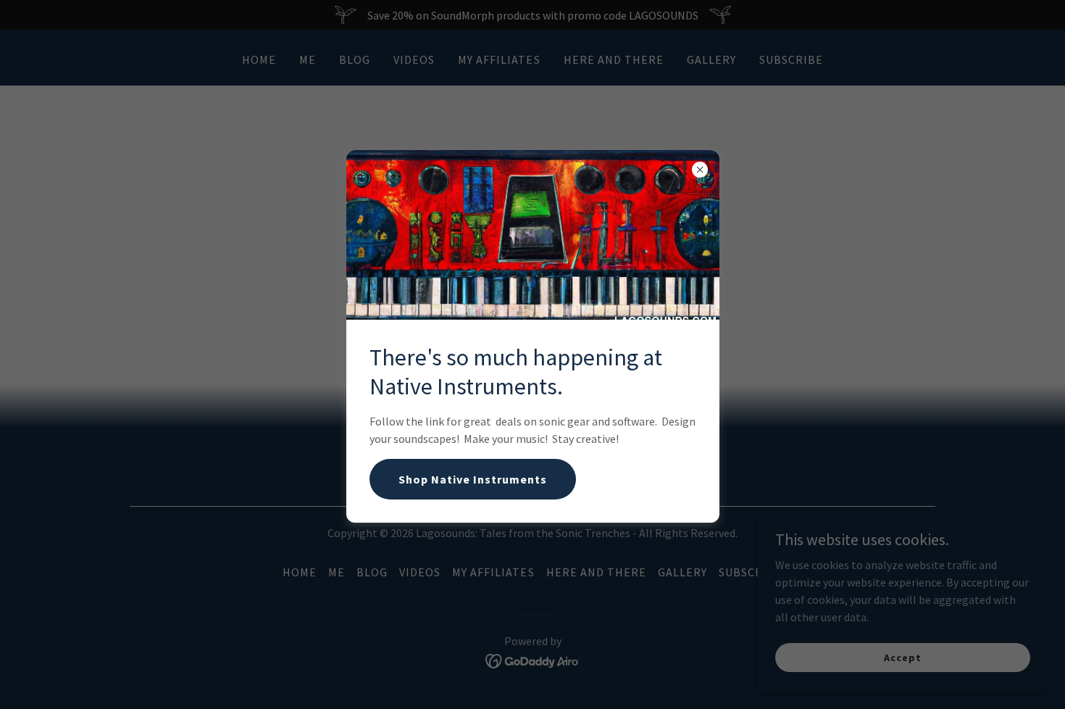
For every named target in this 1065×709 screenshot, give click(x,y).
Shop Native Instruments (472, 479)
